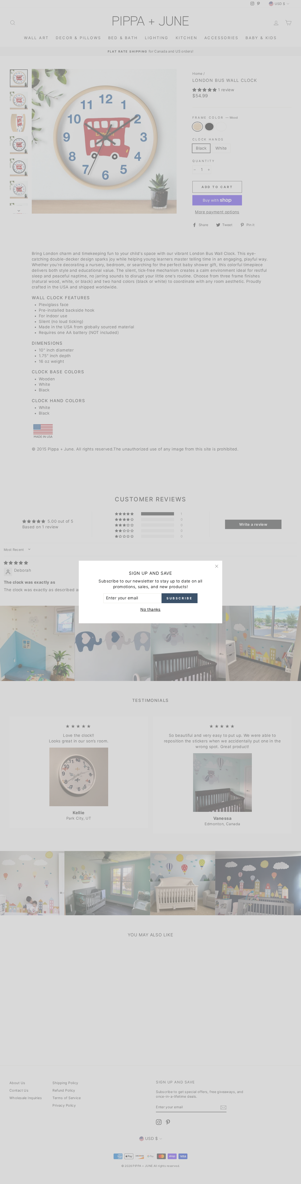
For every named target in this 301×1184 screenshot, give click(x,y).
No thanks (150, 609)
